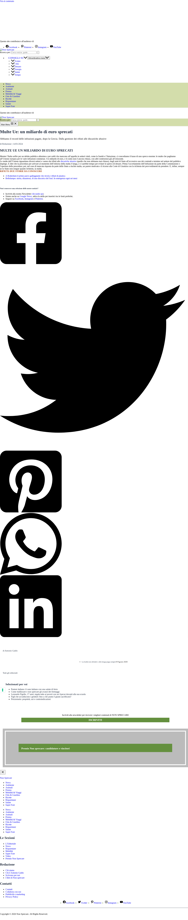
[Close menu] (3, 772)
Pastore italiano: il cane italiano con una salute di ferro (34, 689)
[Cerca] (38, 52)
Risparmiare (11, 101)
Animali (9, 89)
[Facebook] (92, 233)
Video (8, 856)
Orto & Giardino (13, 96)
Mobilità (9, 851)
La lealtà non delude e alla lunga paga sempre (99, 662)
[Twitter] (92, 358)
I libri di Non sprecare (15, 878)
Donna (8, 91)
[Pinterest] (92, 482)
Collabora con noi (13, 892)
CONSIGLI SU (16, 58)
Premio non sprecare (14, 727)
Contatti (9, 889)
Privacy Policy (12, 897)
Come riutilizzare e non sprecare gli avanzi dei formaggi (35, 692)
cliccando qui (37, 194)
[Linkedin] (92, 606)
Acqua (17, 61)
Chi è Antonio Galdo (15, 873)
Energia (18, 69)
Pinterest (39, 199)
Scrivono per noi (13, 875)
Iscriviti (95, 719)
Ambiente (10, 86)
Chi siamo (10, 870)
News (8, 84)
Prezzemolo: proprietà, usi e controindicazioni (31, 699)
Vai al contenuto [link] (7, 1)
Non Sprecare (6, 778)
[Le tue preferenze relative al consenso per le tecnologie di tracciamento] (2, 690)
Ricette (9, 99)
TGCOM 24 (42, 41)
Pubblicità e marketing (15, 894)
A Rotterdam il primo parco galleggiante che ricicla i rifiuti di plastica (35, 176)
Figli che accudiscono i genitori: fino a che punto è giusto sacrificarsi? (41, 697)
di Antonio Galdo (10, 651)
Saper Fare (10, 106)
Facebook (19, 199)
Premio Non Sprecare (15, 858)
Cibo (17, 64)
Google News (26, 196)
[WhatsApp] (92, 544)
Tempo (18, 75)
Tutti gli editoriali (10, 673)
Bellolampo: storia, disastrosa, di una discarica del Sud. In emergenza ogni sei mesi (41, 178)
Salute (17, 72)
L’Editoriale (11, 844)
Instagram (29, 199)
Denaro (18, 66)
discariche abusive (68, 161)
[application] (25, 58)
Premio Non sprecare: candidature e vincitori (45, 748)
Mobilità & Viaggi (13, 94)
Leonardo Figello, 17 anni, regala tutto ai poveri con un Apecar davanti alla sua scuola (48, 694)
